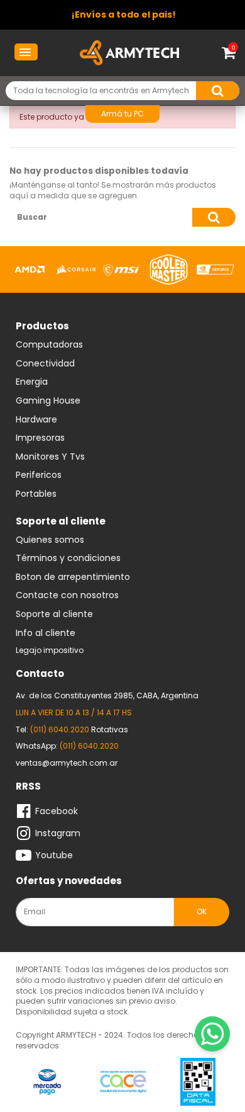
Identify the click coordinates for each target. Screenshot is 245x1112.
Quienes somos (50, 540)
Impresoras (40, 438)
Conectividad (45, 364)
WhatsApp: (67, 745)
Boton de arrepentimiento (73, 577)
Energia (32, 382)
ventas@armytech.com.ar (66, 762)
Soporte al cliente (54, 614)
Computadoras (49, 345)
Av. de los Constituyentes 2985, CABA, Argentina (107, 695)
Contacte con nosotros (67, 596)
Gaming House (48, 401)
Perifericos (39, 475)
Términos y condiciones (68, 558)
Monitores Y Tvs (50, 457)
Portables (36, 494)
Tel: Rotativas (72, 729)
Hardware (36, 420)
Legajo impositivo (50, 650)
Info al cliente (45, 633)
